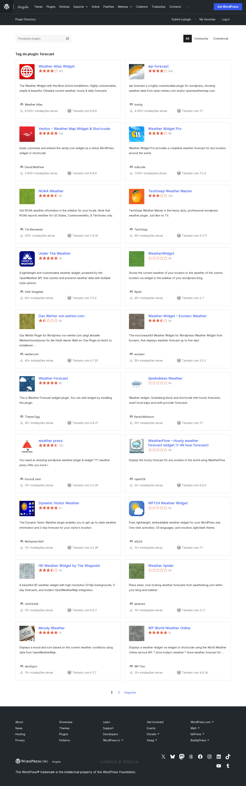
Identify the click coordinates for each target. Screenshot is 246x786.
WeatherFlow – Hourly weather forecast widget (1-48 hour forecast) (178, 443)
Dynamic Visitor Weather (59, 503)
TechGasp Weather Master (170, 191)
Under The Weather (55, 253)
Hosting (20, 734)
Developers (110, 734)
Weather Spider (161, 566)
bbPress (197, 734)
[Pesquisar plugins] (67, 38)
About (19, 722)
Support (108, 728)
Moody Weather (52, 628)
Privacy (20, 740)
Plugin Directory (25, 19)
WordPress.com (202, 722)
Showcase (65, 722)
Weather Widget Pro (165, 129)
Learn (106, 722)
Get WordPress (228, 6)
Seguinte (130, 692)
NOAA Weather (51, 191)
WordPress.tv (113, 740)
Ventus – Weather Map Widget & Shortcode (74, 129)
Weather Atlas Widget (57, 66)
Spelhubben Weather (165, 378)
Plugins (63, 734)
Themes (64, 728)
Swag (152, 740)
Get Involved (155, 722)
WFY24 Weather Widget (168, 503)
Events (151, 728)
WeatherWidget (161, 253)
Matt (195, 728)
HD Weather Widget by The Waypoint (69, 566)
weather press (51, 441)
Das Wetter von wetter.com (61, 316)
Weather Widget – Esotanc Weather (177, 316)
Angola (56, 761)
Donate (153, 734)
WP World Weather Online (169, 628)
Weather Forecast (53, 378)
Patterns (64, 740)
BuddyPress (200, 740)
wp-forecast (158, 66)
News (18, 728)
